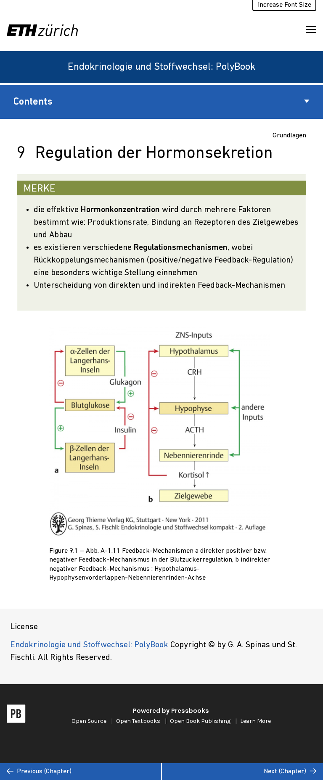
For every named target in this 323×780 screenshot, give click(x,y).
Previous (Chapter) (44, 771)
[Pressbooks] (16, 715)
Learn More (255, 721)
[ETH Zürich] (46, 30)
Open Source (88, 721)
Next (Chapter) (285, 771)
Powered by (171, 710)
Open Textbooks (138, 721)
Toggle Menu (311, 30)
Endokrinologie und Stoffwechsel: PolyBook (161, 67)
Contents (33, 102)
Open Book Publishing (200, 721)
